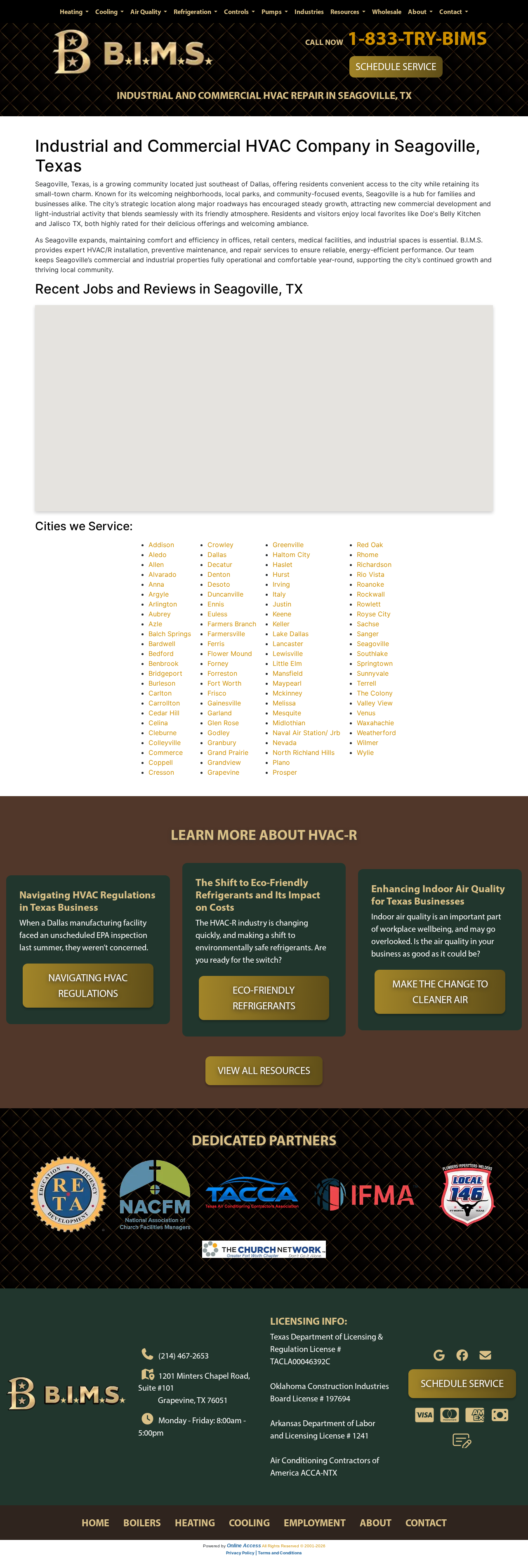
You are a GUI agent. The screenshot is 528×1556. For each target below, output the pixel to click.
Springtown (375, 663)
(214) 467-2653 (183, 1356)
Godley (218, 733)
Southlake (372, 653)
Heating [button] (72, 11)
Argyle (158, 594)
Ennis (215, 604)
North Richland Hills (304, 752)
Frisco (216, 693)
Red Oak (370, 545)
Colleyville (164, 742)
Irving (281, 584)
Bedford (161, 653)
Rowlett (369, 604)
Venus (366, 713)
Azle (155, 624)
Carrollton (164, 703)
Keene (282, 614)
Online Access (244, 1546)
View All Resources (264, 1070)
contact (426, 1522)
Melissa (284, 703)
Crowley (220, 545)
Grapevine (223, 772)
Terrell (366, 683)
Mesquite (287, 713)
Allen (156, 564)
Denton (218, 574)
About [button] (418, 11)
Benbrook (163, 663)
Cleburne (162, 733)
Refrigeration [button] (193, 11)
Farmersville (226, 634)
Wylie (365, 752)
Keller (281, 624)
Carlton (160, 693)
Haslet (282, 564)
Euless (217, 614)
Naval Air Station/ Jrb (306, 733)
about (375, 1522)
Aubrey (159, 614)
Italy (279, 594)
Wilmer (367, 742)
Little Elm (287, 663)
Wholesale (386, 11)
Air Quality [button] (146, 11)
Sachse (368, 624)
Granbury (221, 742)
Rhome (367, 554)
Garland (219, 713)
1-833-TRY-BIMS (417, 38)
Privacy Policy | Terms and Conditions (264, 1552)
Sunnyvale (373, 673)
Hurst (281, 574)
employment (315, 1522)
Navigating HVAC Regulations (88, 985)
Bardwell (161, 643)
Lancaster (288, 643)
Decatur (219, 564)
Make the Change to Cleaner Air (440, 992)
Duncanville (225, 594)
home (95, 1522)
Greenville (288, 545)
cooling (249, 1522)
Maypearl (287, 683)
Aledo (157, 554)
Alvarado (162, 574)
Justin (282, 604)
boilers (142, 1522)
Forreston (222, 673)
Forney (218, 663)
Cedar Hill (163, 713)
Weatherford (376, 733)
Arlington (162, 604)
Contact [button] (451, 11)
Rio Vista (370, 574)
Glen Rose (223, 723)
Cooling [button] (107, 11)
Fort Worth (224, 683)
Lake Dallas (291, 634)
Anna (156, 584)
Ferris (215, 643)
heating (195, 1522)
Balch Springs (169, 634)
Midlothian (289, 723)
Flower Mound (229, 653)
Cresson (161, 772)
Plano (281, 762)
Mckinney (287, 693)
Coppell (160, 762)
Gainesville (224, 703)
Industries (309, 11)
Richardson (374, 564)
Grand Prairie (227, 752)
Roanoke (370, 584)
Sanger (368, 634)
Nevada (285, 742)
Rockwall (371, 594)
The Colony (375, 693)
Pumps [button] (272, 11)
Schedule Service (396, 67)
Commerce (165, 752)
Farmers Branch (231, 624)
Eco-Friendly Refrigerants (264, 998)
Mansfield (288, 673)
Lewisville (288, 653)
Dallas (216, 554)
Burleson (161, 683)
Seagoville (373, 643)
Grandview (224, 762)
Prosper (285, 772)
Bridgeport (165, 673)
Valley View (375, 703)
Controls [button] (237, 11)
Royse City (374, 614)
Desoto (218, 584)
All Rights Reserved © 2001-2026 (293, 1546)
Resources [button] (345, 11)
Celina (158, 723)
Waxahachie (375, 723)
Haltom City (291, 554)
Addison (161, 545)
